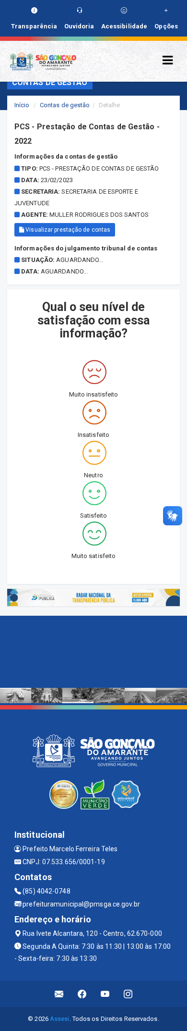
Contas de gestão (65, 105)
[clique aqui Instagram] (128, 993)
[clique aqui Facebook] (82, 993)
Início (22, 105)
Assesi (60, 1018)
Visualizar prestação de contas (67, 229)
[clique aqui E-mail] (59, 993)
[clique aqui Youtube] (105, 993)
